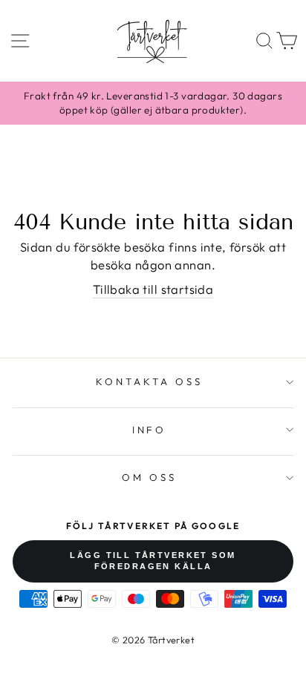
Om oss (149, 477)
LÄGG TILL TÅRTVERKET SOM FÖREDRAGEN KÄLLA (152, 561)
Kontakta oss (149, 381)
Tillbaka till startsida (153, 289)
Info (149, 430)
